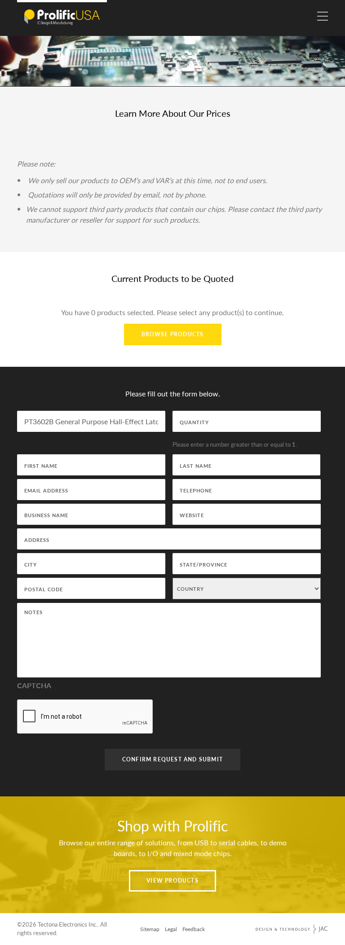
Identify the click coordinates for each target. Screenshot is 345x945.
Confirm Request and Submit (172, 759)
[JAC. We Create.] (291, 929)
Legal (171, 929)
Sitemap (149, 929)
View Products (172, 880)
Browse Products (173, 334)
